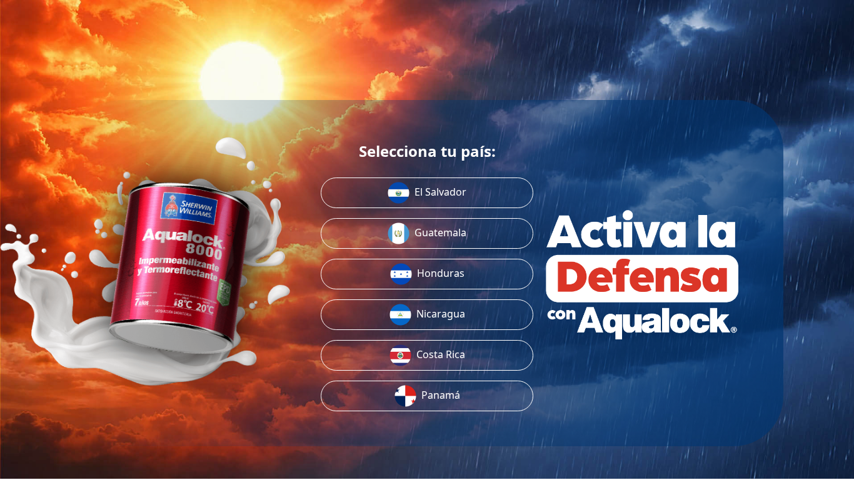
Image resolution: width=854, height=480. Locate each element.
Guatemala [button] (440, 232)
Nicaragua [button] (440, 314)
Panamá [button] (440, 395)
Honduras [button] (441, 273)
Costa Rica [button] (440, 354)
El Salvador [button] (440, 192)
